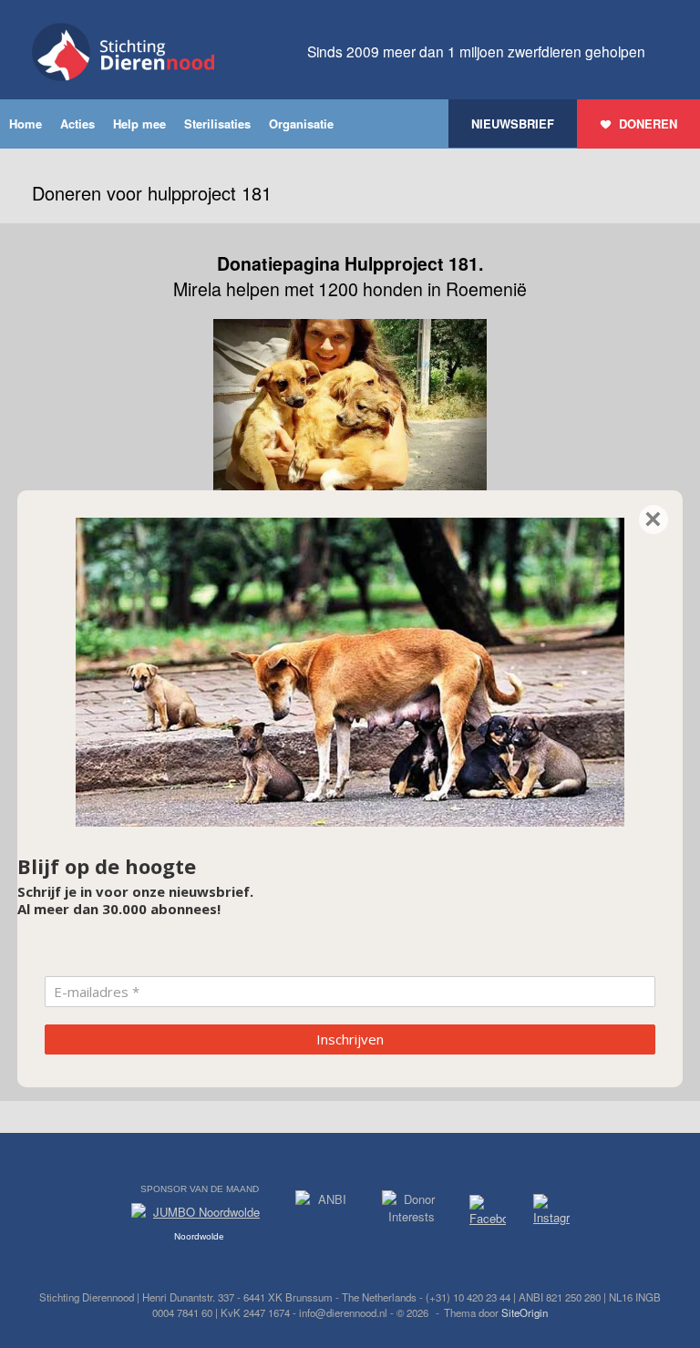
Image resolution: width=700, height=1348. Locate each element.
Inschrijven (350, 1039)
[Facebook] (487, 1213)
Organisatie (301, 123)
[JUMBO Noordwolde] (199, 1216)
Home (25, 123)
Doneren (648, 123)
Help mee (139, 123)
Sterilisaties (217, 123)
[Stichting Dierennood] (123, 52)
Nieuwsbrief (512, 123)
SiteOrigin (524, 1312)
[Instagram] (551, 1213)
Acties (77, 123)
